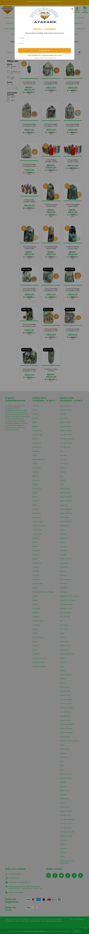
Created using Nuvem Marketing (44, 58)
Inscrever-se (44, 50)
